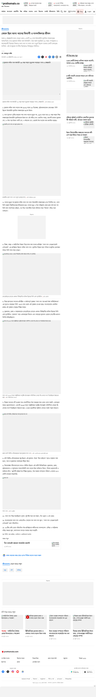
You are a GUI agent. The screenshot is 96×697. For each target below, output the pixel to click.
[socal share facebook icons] (39, 58)
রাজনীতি (16, 11)
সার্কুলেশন (42, 679)
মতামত (31, 11)
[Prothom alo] (11, 4)
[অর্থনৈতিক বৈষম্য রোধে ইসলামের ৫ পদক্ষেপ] (12, 622)
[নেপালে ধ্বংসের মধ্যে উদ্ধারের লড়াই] (26, 4)
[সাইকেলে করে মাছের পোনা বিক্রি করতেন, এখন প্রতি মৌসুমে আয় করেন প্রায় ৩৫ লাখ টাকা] (75, 4)
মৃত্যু (5, 570)
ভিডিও (58, 11)
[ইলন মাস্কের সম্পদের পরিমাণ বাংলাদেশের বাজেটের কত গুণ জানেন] (60, 622)
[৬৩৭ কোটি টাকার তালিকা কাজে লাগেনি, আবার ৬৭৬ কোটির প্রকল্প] (89, 68)
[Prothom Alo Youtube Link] (18, 672)
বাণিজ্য (25, 11)
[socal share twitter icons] (43, 58)
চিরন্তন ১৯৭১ (82, 658)
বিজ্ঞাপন (35, 679)
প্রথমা (18, 662)
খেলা (35, 11)
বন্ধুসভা (65, 658)
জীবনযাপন (52, 11)
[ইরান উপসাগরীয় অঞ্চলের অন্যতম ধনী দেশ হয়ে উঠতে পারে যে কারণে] (89, 140)
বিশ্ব (21, 11)
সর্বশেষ (3, 11)
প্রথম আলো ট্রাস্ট (52, 658)
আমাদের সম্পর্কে (26, 679)
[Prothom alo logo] (10, 652)
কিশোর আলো (20, 658)
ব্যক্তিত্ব (19, 570)
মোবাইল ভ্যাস (36, 662)
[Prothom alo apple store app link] (88, 672)
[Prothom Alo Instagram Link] (13, 672)
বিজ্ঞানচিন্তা (36, 658)
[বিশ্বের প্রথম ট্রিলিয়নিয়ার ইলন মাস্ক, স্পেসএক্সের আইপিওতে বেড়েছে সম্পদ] (83, 622)
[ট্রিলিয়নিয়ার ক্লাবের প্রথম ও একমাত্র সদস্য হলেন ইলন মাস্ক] (36, 622)
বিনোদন (41, 11)
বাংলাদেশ (9, 11)
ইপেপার (4, 662)
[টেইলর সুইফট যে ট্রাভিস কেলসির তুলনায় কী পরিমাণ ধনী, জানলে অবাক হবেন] (89, 125)
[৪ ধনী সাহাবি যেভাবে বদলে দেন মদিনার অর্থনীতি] (89, 83)
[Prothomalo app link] (75, 672)
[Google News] (22, 672)
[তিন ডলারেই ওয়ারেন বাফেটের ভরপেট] (55, 544)
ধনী (12, 570)
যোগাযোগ (59, 679)
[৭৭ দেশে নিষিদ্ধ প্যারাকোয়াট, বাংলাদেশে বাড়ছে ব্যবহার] (50, 4)
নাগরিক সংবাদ (5, 658)
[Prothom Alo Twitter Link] (8, 672)
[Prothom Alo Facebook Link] (4, 672)
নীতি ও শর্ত (51, 679)
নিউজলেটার (68, 679)
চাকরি (46, 11)
